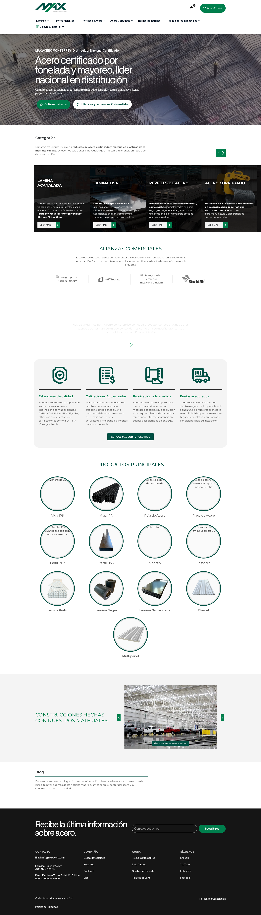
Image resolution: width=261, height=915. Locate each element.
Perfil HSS (106, 563)
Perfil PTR (57, 563)
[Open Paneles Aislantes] (76, 21)
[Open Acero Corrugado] (132, 21)
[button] (119, 717)
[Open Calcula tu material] (63, 27)
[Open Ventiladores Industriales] (199, 21)
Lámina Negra (106, 610)
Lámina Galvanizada (154, 610)
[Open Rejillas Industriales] (162, 21)
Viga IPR (106, 515)
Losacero (203, 563)
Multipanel (130, 656)
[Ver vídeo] (130, 344)
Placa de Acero (203, 515)
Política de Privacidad (46, 907)
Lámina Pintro (57, 610)
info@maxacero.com (53, 857)
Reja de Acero (154, 515)
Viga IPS (57, 515)
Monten (155, 563)
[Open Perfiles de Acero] (104, 21)
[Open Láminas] (48, 21)
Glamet (203, 610)
